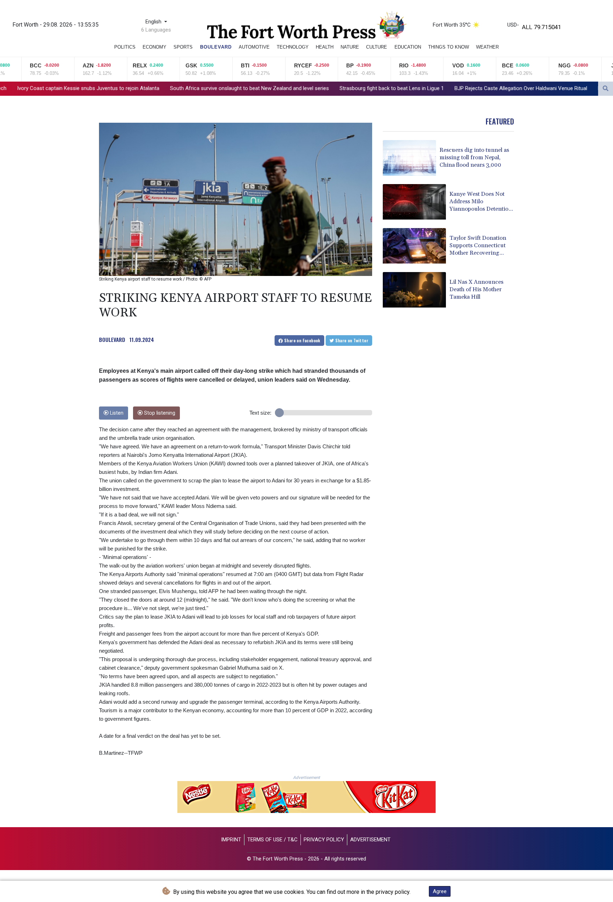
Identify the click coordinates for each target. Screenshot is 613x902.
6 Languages (156, 30)
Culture (376, 47)
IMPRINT (231, 839)
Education (407, 47)
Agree (440, 891)
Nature (350, 47)
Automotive (254, 47)
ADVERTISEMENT (370, 839)
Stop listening (159, 413)
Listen (116, 413)
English (154, 22)
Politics (125, 47)
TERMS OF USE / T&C (272, 839)
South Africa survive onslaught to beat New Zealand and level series (171, 88)
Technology (293, 47)
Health (324, 47)
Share (301, 340)
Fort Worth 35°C (452, 25)
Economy (154, 47)
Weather (487, 47)
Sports (183, 47)
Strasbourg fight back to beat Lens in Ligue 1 (313, 88)
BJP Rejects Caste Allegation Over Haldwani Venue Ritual (442, 88)
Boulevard (216, 47)
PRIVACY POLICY (324, 839)
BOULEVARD (112, 339)
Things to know (448, 47)
